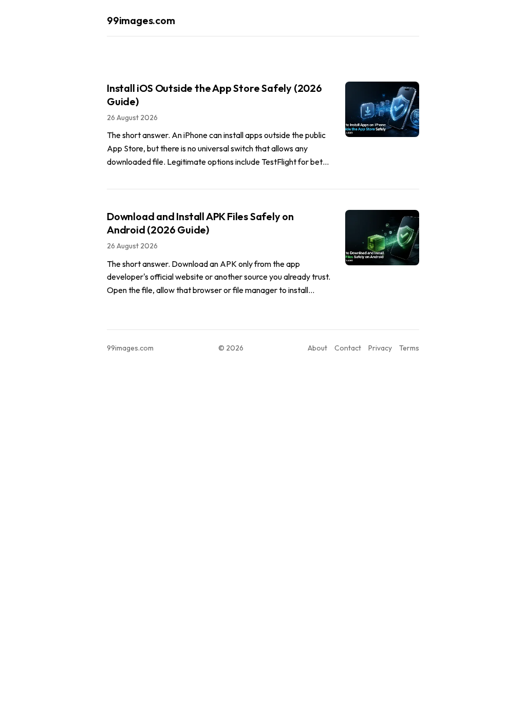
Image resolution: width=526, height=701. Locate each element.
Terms (409, 348)
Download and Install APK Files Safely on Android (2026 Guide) (200, 223)
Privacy (380, 348)
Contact (347, 348)
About (317, 348)
